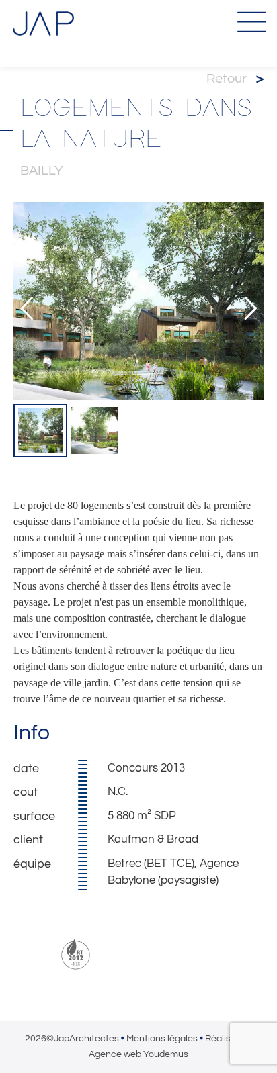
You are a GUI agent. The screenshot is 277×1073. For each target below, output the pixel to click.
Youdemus (165, 1054)
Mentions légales (162, 1038)
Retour (235, 78)
